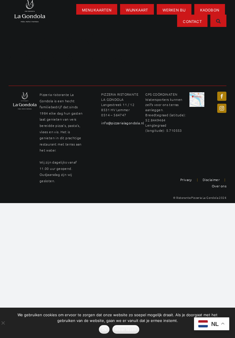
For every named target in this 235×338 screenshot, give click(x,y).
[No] (3, 323)
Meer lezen (125, 329)
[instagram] (221, 108)
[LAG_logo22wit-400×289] (24, 94)
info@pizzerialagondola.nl (122, 123)
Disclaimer (211, 179)
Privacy (186, 179)
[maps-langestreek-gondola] (196, 94)
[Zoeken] (218, 20)
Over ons (219, 186)
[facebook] (221, 96)
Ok (104, 329)
